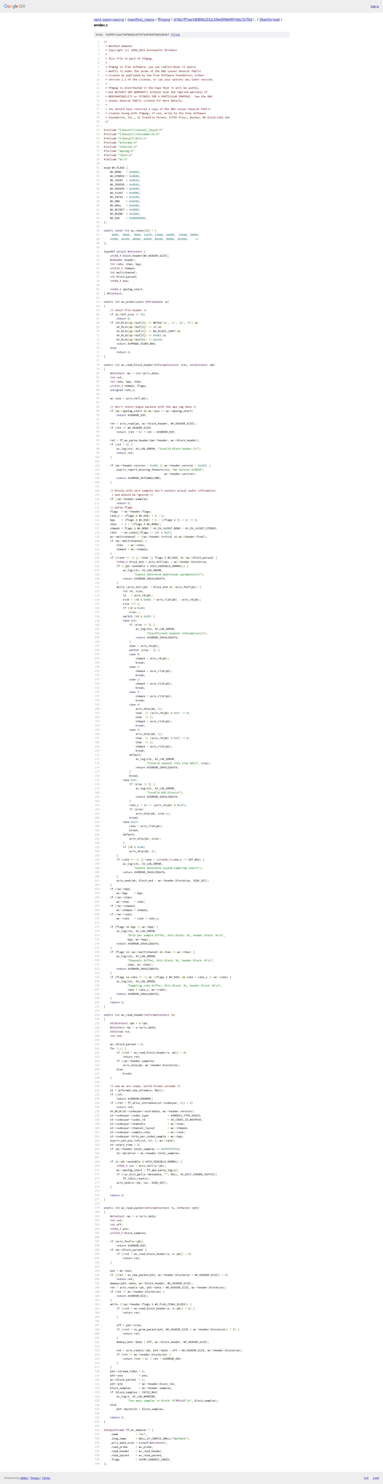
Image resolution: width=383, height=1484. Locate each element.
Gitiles (24, 1478)
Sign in (375, 6)
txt (366, 1478)
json (376, 1478)
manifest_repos (140, 19)
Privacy (34, 1478)
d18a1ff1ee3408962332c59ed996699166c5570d (213, 19)
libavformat (270, 19)
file (175, 34)
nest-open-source (109, 19)
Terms (46, 1478)
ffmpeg (164, 19)
